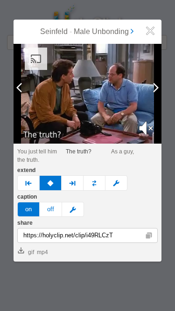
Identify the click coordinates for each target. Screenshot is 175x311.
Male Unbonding (101, 31)
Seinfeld (54, 31)
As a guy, (122, 151)
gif (31, 252)
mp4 (42, 252)
